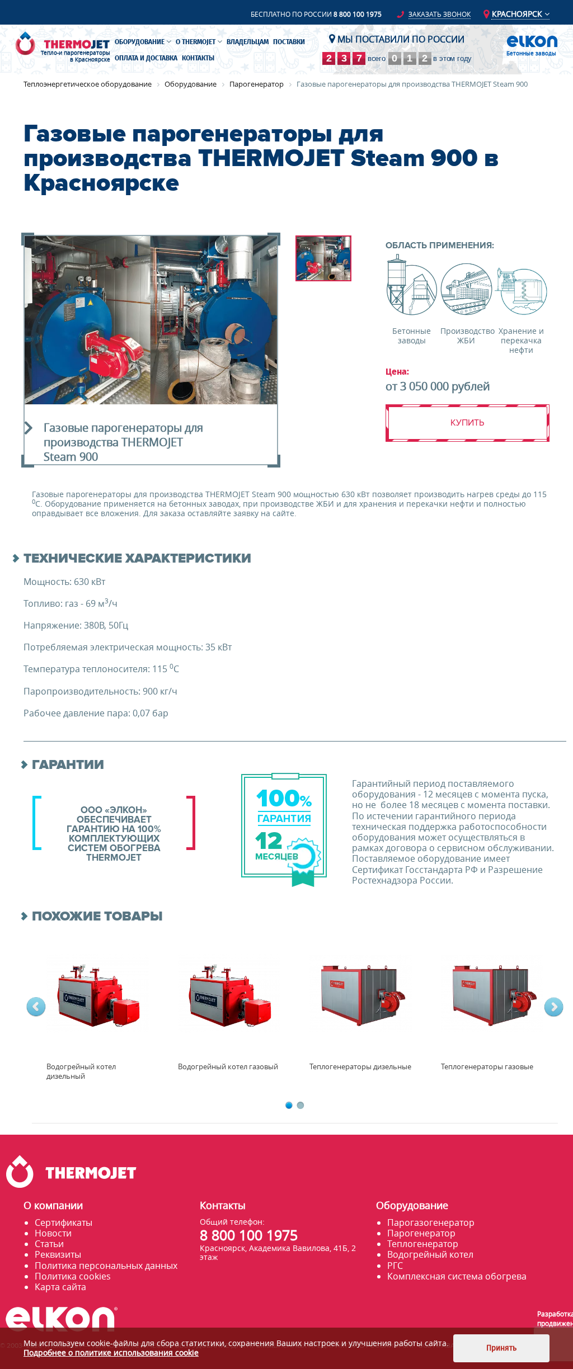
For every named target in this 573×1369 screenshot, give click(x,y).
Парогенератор (421, 1233)
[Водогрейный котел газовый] (229, 993)
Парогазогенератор (431, 1222)
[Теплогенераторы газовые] (492, 993)
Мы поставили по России (399, 39)
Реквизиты (58, 1254)
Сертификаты (63, 1222)
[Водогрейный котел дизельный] (97, 993)
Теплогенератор (422, 1244)
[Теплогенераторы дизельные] (360, 993)
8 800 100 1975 (358, 14)
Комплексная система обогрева (457, 1276)
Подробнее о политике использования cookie (111, 1352)
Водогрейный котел (430, 1254)
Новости (53, 1233)
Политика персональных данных (106, 1265)
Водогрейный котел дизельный (81, 1071)
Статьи (49, 1244)
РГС (395, 1265)
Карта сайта (60, 1287)
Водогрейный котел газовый (228, 1066)
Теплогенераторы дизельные (360, 1066)
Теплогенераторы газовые (487, 1066)
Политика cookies (73, 1276)
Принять (501, 1348)
